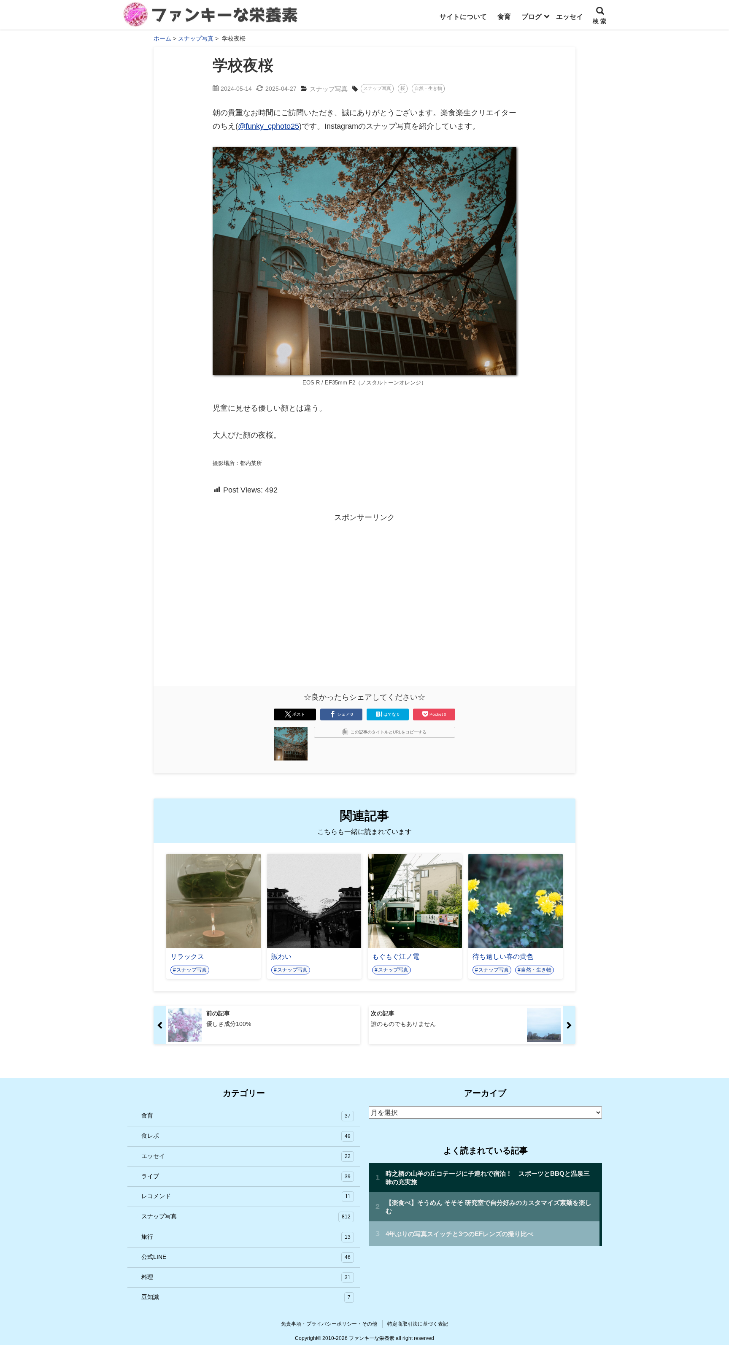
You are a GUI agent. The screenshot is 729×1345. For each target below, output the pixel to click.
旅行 (246, 1236)
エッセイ (246, 1156)
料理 (246, 1277)
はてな (391, 714)
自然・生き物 (428, 88)
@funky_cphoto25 (268, 126)
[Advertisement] (293, 585)
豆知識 (246, 1297)
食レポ (246, 1135)
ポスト (298, 714)
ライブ (246, 1176)
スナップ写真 (329, 88)
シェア (345, 714)
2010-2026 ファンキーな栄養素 (358, 1338)
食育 (246, 1115)
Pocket (437, 714)
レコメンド (246, 1196)
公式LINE (246, 1256)
